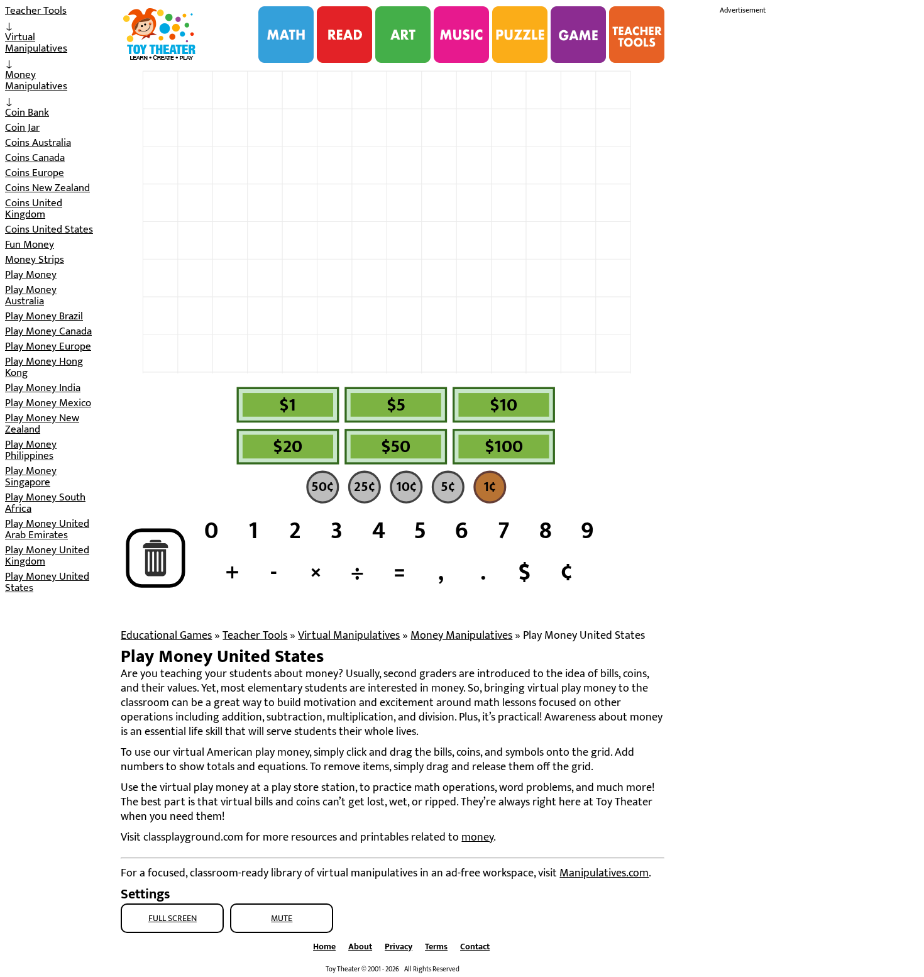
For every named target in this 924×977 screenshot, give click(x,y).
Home (324, 946)
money (477, 837)
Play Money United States (47, 582)
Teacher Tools (36, 10)
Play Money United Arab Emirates (47, 529)
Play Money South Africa (45, 503)
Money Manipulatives (36, 80)
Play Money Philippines (31, 450)
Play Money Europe (48, 346)
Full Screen (172, 918)
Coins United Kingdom (33, 208)
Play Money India (42, 388)
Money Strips (34, 259)
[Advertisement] (814, 206)
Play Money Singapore (31, 476)
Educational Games (166, 635)
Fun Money (29, 244)
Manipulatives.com (604, 873)
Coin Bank (27, 112)
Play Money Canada (48, 331)
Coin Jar (22, 127)
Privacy (398, 946)
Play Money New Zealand (42, 423)
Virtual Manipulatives (36, 42)
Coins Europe (34, 173)
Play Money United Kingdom (47, 555)
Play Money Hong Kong (44, 367)
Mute (281, 918)
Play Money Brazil (44, 316)
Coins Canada (35, 157)
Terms (436, 946)
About (360, 946)
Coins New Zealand (47, 188)
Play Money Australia (31, 295)
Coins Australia (38, 142)
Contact (475, 946)
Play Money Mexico (48, 403)
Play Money (31, 274)
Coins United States (49, 229)
